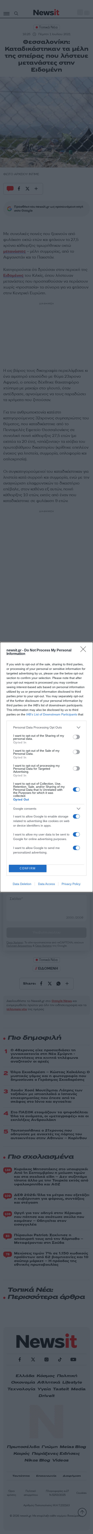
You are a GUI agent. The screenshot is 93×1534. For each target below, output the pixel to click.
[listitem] (46, 727)
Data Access (46, 884)
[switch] (76, 737)
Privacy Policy (71, 884)
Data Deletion (22, 884)
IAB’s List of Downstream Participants (51, 714)
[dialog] (46, 767)
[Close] (84, 650)
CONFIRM (28, 868)
